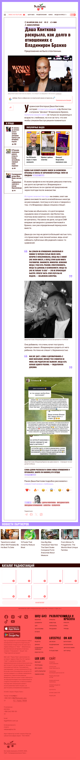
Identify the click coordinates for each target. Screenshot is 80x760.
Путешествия (53, 650)
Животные (52, 622)
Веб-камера (38, 668)
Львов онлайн (39, 674)
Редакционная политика (54, 681)
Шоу (36, 625)
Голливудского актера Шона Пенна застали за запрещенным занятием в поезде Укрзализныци (17, 181)
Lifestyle (55, 637)
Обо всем (52, 641)
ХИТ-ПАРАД (67, 650)
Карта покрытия (40, 671)
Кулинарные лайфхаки (39, 648)
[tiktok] (6, 621)
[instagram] (13, 616)
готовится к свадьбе (47, 109)
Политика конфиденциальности (55, 672)
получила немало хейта (35, 114)
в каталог (40, 602)
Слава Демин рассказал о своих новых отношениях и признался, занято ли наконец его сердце (47, 471)
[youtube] (13, 621)
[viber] (41, 514)
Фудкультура (39, 652)
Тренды (66, 628)
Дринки (37, 644)
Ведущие (38, 662)
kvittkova (58, 94)
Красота (66, 622)
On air (68, 637)
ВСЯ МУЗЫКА (67, 641)
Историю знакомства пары (37, 196)
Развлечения (41, 15)
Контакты (52, 689)
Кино (51, 15)
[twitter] (36, 514)
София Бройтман (33, 25)
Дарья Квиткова (49, 502)
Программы (39, 665)
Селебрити (56, 505)
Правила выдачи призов (54, 685)
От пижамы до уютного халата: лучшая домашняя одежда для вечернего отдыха (16, 135)
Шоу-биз (31, 15)
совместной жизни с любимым (38, 484)
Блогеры (47, 505)
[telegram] (26, 514)
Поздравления (54, 644)
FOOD (38, 637)
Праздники (52, 629)
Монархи (38, 619)
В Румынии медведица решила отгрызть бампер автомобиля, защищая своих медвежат (16, 158)
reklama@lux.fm (10, 729)
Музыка (37, 632)
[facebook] (31, 514)
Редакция (52, 695)
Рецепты (37, 641)
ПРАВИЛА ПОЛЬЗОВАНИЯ (53, 662)
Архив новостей (54, 692)
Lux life (40, 658)
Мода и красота (61, 15)
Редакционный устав (54, 676)
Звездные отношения (33, 505)
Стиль (66, 625)
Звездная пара (63, 502)
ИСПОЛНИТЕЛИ (68, 644)
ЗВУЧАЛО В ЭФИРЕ (69, 647)
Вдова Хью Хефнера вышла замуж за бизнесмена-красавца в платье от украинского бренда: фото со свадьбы (46, 173)
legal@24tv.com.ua (11, 721)
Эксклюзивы (39, 629)
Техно (51, 647)
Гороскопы (53, 625)
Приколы (52, 619)
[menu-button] (5, 14)
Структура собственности (54, 667)
